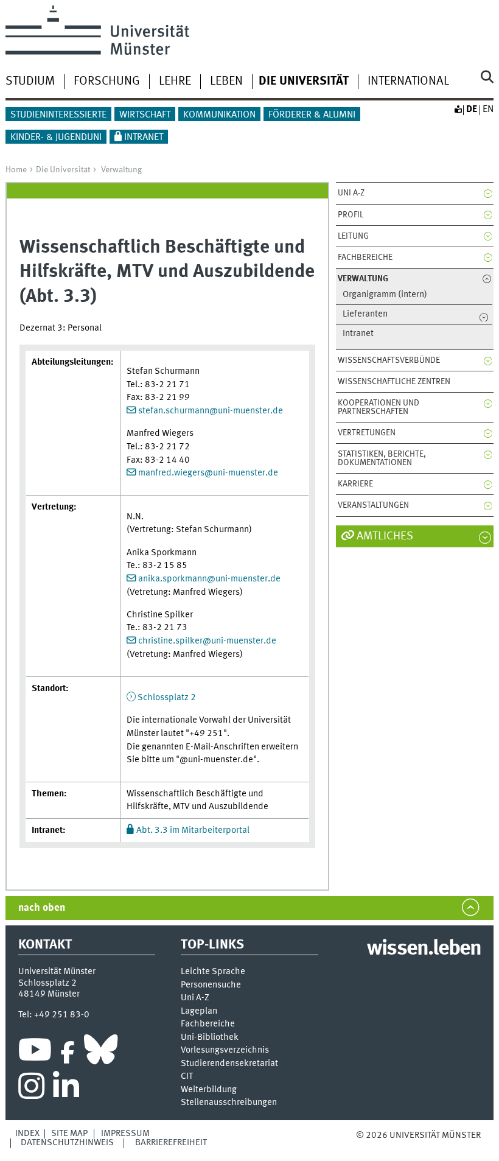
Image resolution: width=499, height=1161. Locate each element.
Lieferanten (365, 314)
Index (27, 1133)
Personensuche (211, 985)
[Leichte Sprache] (458, 109)
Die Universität (63, 170)
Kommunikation (219, 115)
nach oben (41, 908)
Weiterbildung (209, 1090)
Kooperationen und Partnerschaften (378, 407)
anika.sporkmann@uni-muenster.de (209, 579)
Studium (30, 81)
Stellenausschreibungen (229, 1102)
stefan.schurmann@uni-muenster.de (210, 411)
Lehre (175, 81)
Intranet (143, 137)
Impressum (125, 1133)
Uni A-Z (351, 193)
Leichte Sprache (213, 972)
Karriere (355, 484)
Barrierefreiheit (171, 1143)
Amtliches (385, 536)
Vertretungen (367, 433)
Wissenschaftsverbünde (389, 360)
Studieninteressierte (58, 115)
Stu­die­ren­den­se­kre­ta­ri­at (229, 1063)
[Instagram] (31, 1089)
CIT (187, 1076)
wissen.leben (424, 949)
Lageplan (199, 1011)
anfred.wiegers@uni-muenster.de (211, 473)
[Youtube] (35, 1052)
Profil (350, 215)
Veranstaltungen (373, 505)
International (408, 81)
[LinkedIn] (66, 1089)
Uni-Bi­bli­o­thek (210, 1037)
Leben (226, 81)
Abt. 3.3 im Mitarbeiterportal (193, 830)
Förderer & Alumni (311, 115)
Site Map (69, 1133)
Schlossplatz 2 (167, 698)
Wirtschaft (144, 115)
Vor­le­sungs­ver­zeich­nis (225, 1050)
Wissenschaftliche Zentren (394, 381)
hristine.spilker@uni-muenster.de (209, 641)
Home (16, 170)
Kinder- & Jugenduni (56, 137)
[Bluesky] (100, 1052)
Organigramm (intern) (385, 295)
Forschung (107, 81)
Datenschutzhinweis (67, 1143)
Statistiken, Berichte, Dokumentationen (382, 458)
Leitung (353, 236)
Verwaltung (121, 170)
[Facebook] (67, 1052)
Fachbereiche (365, 257)
